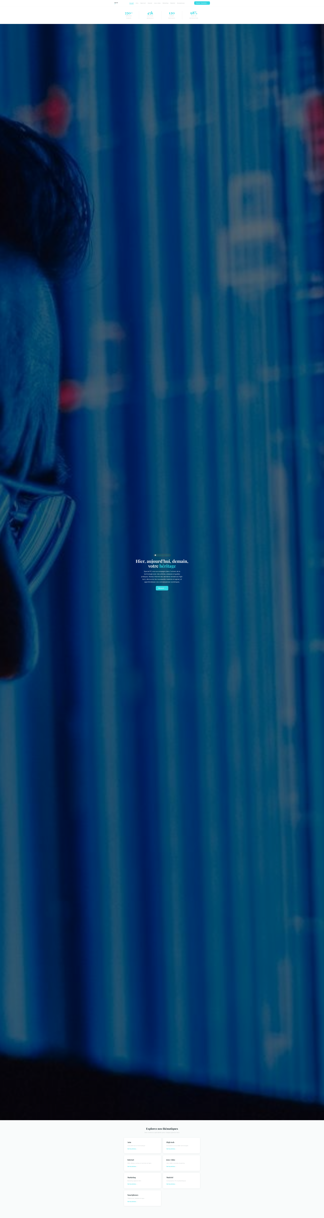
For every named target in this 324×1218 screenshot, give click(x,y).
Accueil (131, 3)
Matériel (172, 3)
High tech (143, 3)
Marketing (165, 3)
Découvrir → (162, 588)
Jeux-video (157, 3)
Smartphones (181, 3)
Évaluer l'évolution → (202, 3)
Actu (137, 3)
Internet (150, 3)
